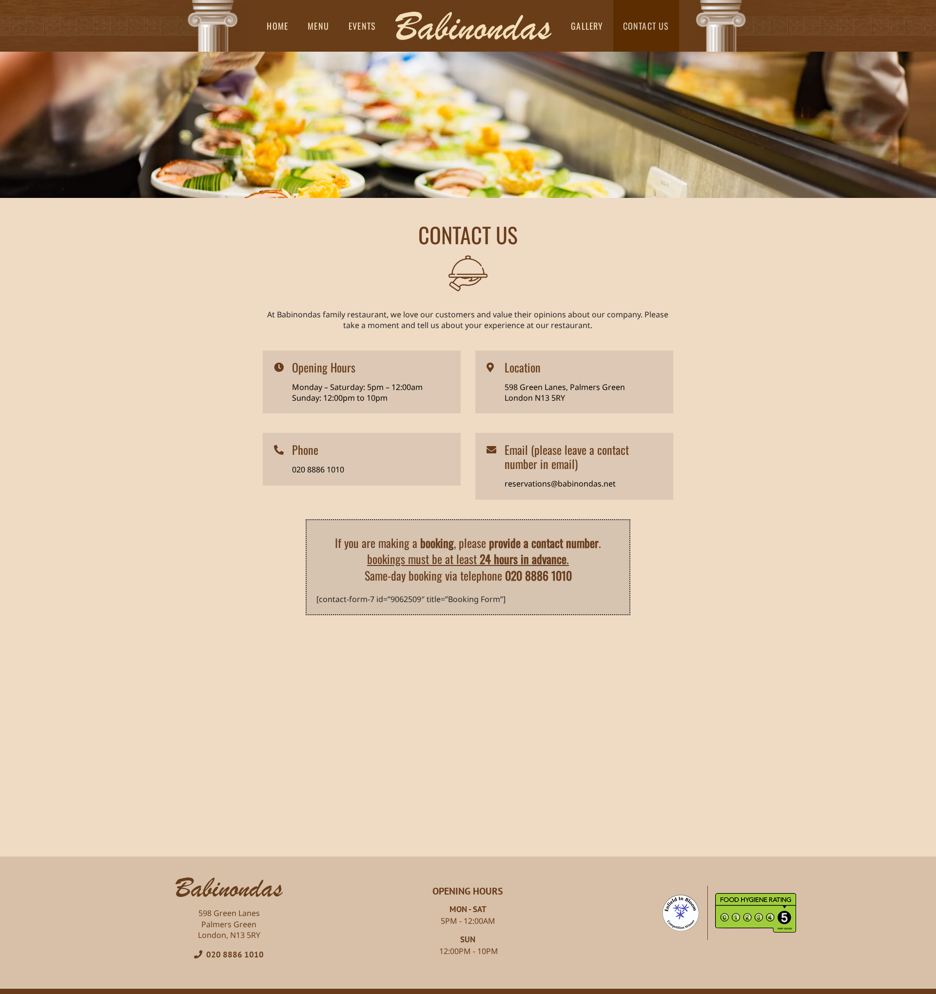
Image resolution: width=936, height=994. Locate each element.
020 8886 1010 (233, 954)
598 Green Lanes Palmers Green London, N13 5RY (229, 924)
